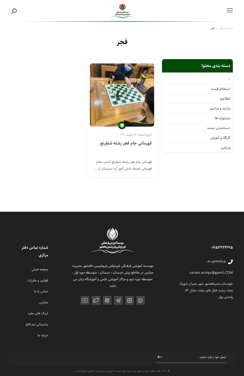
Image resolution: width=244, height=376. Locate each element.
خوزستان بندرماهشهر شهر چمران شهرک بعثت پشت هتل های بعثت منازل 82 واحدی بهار (206, 290)
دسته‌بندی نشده (218, 128)
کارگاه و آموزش (220, 138)
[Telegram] (118, 300)
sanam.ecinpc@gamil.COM (211, 273)
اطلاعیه (225, 99)
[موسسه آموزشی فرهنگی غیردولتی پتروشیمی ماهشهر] (123, 11)
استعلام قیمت (220, 89)
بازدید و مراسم (220, 108)
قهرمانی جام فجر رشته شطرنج (126, 143)
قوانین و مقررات (37, 280)
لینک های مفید (38, 313)
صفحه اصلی (226, 28)
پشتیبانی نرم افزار (36, 324)
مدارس (43, 302)
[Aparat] (107, 300)
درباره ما (42, 335)
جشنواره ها (222, 118)
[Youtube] (85, 300)
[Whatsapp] (140, 300)
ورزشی (225, 147)
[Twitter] (96, 300)
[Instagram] (129, 300)
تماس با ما (41, 291)
